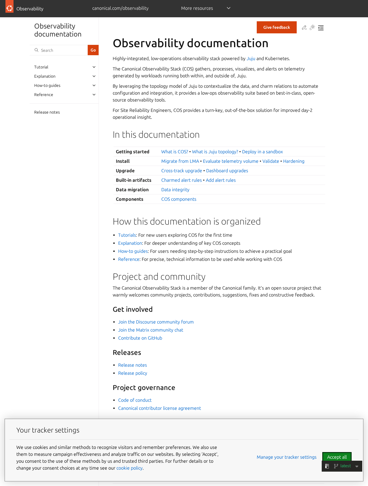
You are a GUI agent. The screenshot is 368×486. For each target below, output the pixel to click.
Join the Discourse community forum (156, 321)
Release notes (47, 112)
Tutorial (41, 67)
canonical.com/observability (120, 8)
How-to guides (47, 85)
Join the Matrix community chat (150, 329)
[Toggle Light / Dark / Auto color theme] (312, 27)
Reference (43, 94)
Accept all (337, 457)
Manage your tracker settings (287, 457)
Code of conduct (135, 400)
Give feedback (276, 27)
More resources (197, 8)
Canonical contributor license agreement (159, 408)
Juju (251, 58)
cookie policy (129, 467)
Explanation (44, 76)
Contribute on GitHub (140, 337)
